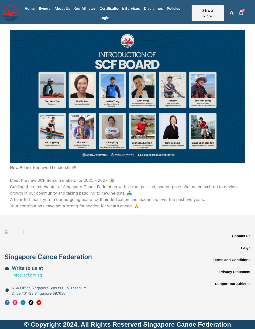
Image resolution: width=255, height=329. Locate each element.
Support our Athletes (232, 284)
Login (104, 18)
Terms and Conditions (231, 260)
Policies (173, 9)
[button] (231, 13)
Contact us (241, 236)
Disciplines (153, 9)
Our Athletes (85, 9)
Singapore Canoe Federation (48, 257)
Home (30, 9)
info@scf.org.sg (27, 275)
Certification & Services (120, 9)
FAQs (245, 248)
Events (44, 9)
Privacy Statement (234, 272)
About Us (62, 9)
